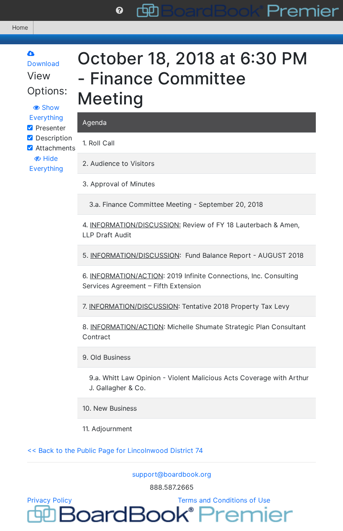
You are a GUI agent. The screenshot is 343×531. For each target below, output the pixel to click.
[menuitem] (119, 10)
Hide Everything (46, 163)
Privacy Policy (49, 500)
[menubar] (171, 10)
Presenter (51, 128)
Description (54, 138)
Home (20, 27)
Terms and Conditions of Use (224, 500)
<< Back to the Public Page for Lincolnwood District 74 (115, 450)
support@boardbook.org (171, 474)
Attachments (55, 148)
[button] (119, 10)
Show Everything (46, 112)
